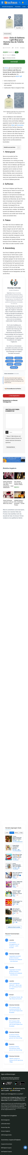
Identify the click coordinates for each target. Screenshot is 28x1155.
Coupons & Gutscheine (6, 1144)
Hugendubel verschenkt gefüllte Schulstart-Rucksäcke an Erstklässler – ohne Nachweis (15, 959)
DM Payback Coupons (6, 1147)
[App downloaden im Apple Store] (7, 1083)
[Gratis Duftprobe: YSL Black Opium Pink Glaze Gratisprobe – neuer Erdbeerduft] (8, 473)
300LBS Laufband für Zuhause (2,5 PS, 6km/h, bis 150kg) (16, 1060)
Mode (12, 125)
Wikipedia (9, 358)
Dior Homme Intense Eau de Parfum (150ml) (18, 483)
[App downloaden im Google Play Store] (19, 1083)
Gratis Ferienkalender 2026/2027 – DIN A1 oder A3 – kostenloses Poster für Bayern (15, 986)
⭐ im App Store (6, 1088)
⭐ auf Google (15, 1090)
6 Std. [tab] (7, 832)
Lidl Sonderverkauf (5, 1123)
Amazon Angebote (5, 1131)
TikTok (9, 364)
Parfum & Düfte (7, 33)
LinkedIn (17, 364)
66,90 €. (18, 76)
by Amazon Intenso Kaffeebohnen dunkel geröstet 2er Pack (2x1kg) (15, 1036)
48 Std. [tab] (16, 832)
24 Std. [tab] (11, 832)
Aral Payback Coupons (6, 1151)
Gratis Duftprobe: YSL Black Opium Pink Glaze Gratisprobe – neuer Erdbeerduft (8, 484)
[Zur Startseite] (11, 2)
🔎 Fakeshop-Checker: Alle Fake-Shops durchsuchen (16, 998)
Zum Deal (13, 61)
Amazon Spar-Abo (5, 1127)
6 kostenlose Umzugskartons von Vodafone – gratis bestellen (14, 945)
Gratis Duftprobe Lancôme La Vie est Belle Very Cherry (8, 502)
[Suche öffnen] (19, 2)
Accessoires (20, 125)
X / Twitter (8, 361)
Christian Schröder (14, 288)
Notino (13, 55)
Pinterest (13, 367)
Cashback (15, 1100)
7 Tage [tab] (20, 832)
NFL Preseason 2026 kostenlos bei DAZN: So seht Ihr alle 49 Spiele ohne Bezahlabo (15, 1010)
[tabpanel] (14, 880)
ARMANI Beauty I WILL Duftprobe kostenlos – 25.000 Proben (19, 503)
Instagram (18, 361)
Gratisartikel (18, 1098)
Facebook (17, 358)
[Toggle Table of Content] (17, 147)
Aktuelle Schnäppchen (7, 6)
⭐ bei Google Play (19, 1088)
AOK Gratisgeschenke (6, 1135)
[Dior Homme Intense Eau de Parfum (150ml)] (19, 473)
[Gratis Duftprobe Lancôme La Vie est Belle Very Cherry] (8, 492)
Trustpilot (5, 1090)
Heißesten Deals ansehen (14, 927)
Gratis (24, 6)
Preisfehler (18, 6)
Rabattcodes (4, 1100)
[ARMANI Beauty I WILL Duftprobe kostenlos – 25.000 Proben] (19, 492)
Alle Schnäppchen (5, 1120)
